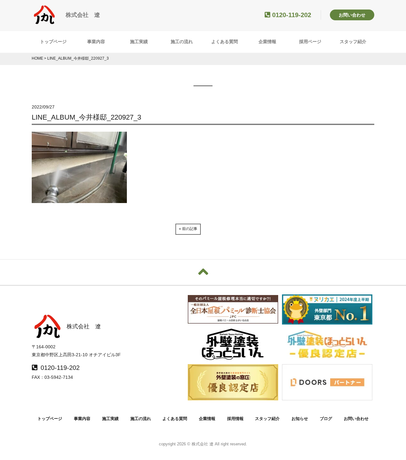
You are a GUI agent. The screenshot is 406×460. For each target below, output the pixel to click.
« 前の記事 (188, 229)
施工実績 (139, 41)
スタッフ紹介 (353, 41)
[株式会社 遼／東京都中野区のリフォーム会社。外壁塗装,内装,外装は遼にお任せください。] (44, 21)
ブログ (326, 418)
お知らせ (299, 418)
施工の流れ (182, 41)
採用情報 (235, 418)
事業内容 (96, 41)
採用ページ (310, 41)
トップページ (53, 41)
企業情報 (267, 41)
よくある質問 (224, 41)
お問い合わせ (352, 14)
